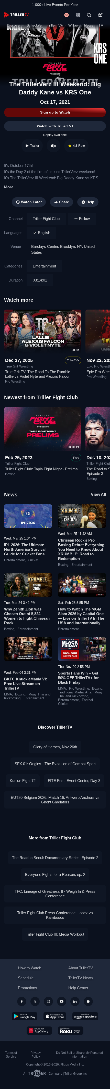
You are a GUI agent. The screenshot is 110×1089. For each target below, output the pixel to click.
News (88, 25)
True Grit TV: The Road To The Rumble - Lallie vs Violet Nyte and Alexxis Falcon (38, 374)
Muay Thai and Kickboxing (80, 694)
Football (88, 700)
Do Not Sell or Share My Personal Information (79, 1054)
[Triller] (88, 1001)
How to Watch (29, 968)
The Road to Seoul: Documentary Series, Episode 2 (55, 857)
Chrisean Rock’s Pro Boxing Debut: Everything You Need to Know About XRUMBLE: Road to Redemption (81, 549)
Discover (14, 25)
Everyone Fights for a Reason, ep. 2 (55, 874)
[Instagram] (48, 1001)
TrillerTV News (80, 978)
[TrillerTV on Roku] (71, 1030)
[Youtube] (61, 1001)
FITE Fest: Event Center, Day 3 (74, 780)
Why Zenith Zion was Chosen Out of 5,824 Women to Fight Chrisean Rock (27, 616)
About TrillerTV (80, 968)
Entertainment (44, 266)
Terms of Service (11, 1054)
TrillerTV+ (55, 25)
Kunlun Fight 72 (23, 780)
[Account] (100, 15)
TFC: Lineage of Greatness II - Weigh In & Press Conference (55, 893)
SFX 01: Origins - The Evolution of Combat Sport (55, 764)
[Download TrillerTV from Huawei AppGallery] (39, 1030)
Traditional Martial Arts (74, 692)
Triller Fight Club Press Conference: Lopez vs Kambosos (55, 915)
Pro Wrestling (79, 688)
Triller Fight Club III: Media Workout (55, 934)
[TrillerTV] (16, 15)
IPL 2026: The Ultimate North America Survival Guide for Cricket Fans (25, 549)
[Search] (89, 15)
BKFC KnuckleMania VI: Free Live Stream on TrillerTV (25, 683)
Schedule (34, 25)
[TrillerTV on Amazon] (85, 1016)
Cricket (33, 560)
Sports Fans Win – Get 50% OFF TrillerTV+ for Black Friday (78, 677)
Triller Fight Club (46, 218)
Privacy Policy (35, 1054)
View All (98, 494)
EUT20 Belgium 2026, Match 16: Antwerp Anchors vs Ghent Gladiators (55, 799)
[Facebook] (21, 1001)
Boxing (63, 565)
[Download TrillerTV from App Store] (54, 1016)
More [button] (8, 187)
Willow (73, 25)
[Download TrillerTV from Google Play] (24, 1016)
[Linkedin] (75, 1001)
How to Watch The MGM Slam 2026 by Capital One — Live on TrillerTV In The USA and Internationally (81, 616)
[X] (35, 1001)
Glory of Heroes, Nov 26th (55, 747)
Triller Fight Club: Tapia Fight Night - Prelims (41, 469)
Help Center (78, 988)
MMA (8, 694)
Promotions (27, 988)
